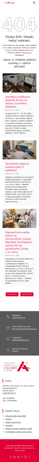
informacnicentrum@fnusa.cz (24, 329)
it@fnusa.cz (27, 53)
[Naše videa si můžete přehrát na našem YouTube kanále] (25, 457)
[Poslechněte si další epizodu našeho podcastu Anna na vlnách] (29, 457)
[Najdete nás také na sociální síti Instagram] (21, 457)
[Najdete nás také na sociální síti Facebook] (10, 457)
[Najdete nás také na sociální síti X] (17, 457)
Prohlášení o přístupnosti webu (18, 432)
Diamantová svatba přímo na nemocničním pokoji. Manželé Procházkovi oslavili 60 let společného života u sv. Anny (18, 242)
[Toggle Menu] (34, 2)
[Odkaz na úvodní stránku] (17, 367)
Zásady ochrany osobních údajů (18, 429)
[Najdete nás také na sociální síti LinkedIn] (14, 457)
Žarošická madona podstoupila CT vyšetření (16, 167)
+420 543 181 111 (18, 318)
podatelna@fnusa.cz (20, 340)
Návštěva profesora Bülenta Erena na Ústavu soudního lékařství (17, 101)
